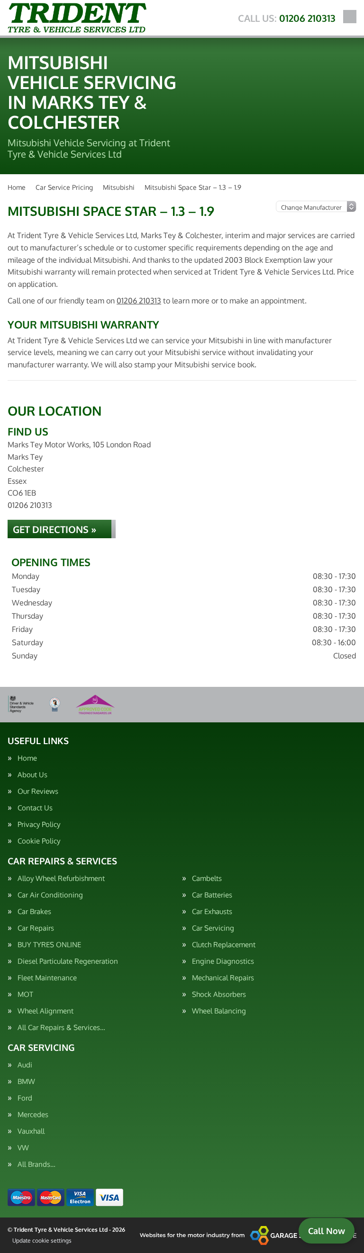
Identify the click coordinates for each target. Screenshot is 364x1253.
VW (23, 1147)
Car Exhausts (212, 911)
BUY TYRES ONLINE (49, 944)
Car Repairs (36, 928)
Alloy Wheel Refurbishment (61, 878)
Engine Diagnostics (223, 961)
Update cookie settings (42, 1240)
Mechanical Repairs (223, 977)
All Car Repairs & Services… (61, 1027)
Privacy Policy (39, 824)
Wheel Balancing (219, 1010)
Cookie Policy (39, 840)
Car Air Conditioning (50, 894)
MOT (25, 994)
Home (27, 758)
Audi (25, 1064)
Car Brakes (34, 911)
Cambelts (207, 878)
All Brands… (36, 1164)
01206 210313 (287, 18)
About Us (32, 774)
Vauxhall (31, 1131)
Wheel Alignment (45, 1010)
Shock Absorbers (219, 994)
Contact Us (35, 807)
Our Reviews (38, 791)
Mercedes (33, 1114)
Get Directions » (54, 529)
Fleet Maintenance (47, 977)
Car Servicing (213, 928)
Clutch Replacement (223, 944)
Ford (25, 1098)
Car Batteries (212, 894)
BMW (26, 1081)
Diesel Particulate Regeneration (68, 961)
